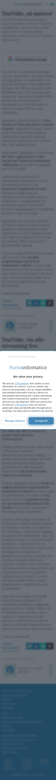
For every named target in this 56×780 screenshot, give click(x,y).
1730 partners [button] (22, 383)
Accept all (41, 420)
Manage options (15, 420)
